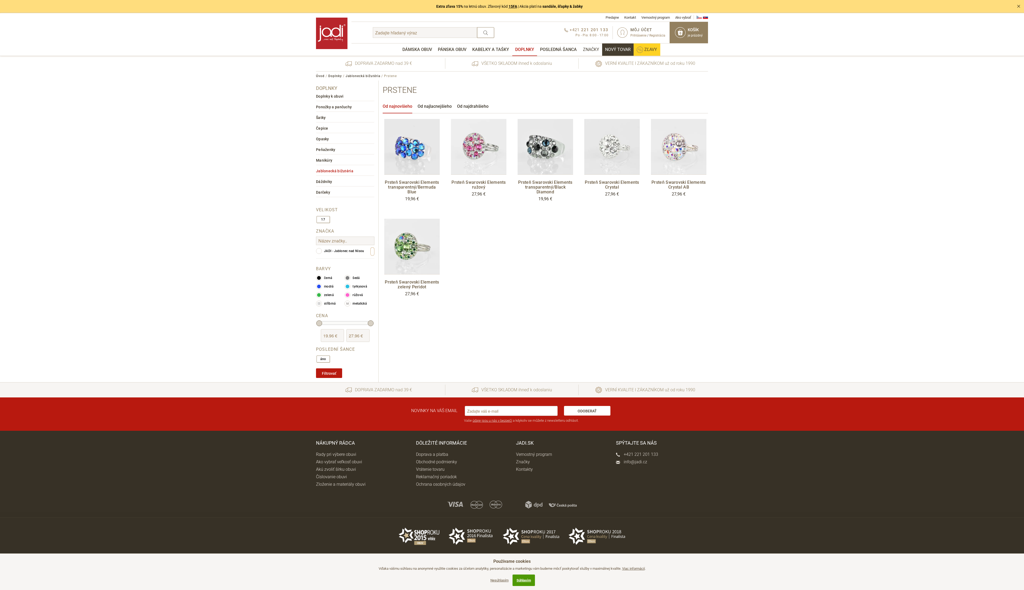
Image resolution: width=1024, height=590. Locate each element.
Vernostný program (655, 17)
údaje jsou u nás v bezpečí (492, 420)
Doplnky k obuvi (330, 96)
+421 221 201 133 (640, 454)
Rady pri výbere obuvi (336, 454)
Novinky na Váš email (434, 410)
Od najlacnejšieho (435, 106)
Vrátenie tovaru (430, 469)
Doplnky (524, 49)
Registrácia (657, 35)
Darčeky (323, 192)
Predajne (612, 17)
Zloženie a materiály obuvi (341, 484)
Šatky (321, 117)
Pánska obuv (452, 49)
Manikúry (324, 160)
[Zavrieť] (1018, 6)
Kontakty (524, 469)
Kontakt (630, 17)
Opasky (322, 139)
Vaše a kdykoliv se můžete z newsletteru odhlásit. (521, 420)
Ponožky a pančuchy (334, 107)
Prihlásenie (638, 35)
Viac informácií (633, 569)
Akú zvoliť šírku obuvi (336, 469)
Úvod (320, 76)
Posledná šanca (558, 49)
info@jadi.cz (635, 461)
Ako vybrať (683, 17)
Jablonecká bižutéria (363, 76)
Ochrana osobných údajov (440, 484)
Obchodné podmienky (436, 461)
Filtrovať (329, 373)
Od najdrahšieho (473, 106)
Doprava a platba (432, 454)
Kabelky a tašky (490, 49)
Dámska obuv (417, 49)
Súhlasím (524, 580)
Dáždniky (324, 182)
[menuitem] (417, 49)
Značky (591, 49)
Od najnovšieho (397, 106)
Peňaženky (325, 150)
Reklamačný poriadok (436, 476)
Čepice (322, 128)
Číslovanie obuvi (331, 476)
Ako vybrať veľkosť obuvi (339, 461)
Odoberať (587, 411)
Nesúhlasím (499, 580)
